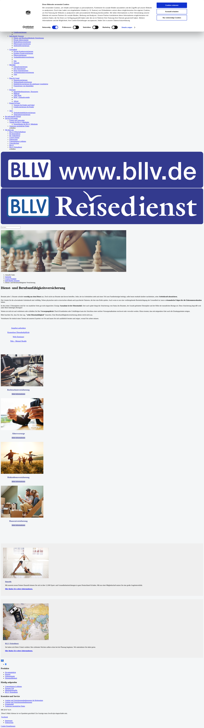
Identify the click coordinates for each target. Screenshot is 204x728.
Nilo (15, 61)
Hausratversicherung (20, 80)
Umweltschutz (14, 143)
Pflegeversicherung (20, 55)
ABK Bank (17, 95)
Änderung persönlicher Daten (19, 126)
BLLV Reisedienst (15, 147)
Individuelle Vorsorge (16, 36)
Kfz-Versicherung (20, 69)
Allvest (16, 101)
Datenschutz (13, 139)
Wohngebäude (10, 676)
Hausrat (7, 674)
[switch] (76, 27)
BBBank (17, 93)
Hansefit (16, 63)
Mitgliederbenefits (11, 690)
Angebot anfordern (18, 328)
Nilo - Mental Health (18, 341)
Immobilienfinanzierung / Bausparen (26, 92)
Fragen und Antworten (17, 120)
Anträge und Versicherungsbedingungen (18, 702)
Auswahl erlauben (171, 11)
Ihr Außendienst (14, 136)
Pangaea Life (9, 688)
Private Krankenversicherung (23, 51)
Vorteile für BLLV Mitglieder (19, 122)
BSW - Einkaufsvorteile (22, 97)
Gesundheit (13, 49)
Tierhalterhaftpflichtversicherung (24, 113)
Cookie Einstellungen (8, 726)
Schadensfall (9, 704)
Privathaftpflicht (10, 672)
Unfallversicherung (20, 32)
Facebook (4, 717)
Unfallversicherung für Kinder (24, 107)
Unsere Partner (14, 137)
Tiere (11, 111)
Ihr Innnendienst (14, 134)
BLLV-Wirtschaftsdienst (17, 132)
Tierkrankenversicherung (22, 114)
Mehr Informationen (18, 394)
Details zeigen (127, 27)
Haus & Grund (14, 78)
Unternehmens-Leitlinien (17, 141)
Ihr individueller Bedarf (13, 116)
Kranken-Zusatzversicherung (23, 53)
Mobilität (12, 65)
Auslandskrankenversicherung (24, 57)
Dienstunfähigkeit (11, 678)
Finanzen (12, 90)
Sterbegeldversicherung (21, 46)
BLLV (11, 145)
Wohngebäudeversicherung (23, 82)
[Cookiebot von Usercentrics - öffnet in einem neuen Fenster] (28, 27)
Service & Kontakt (11, 118)
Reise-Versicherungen (21, 70)
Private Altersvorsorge (21, 40)
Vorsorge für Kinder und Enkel (24, 105)
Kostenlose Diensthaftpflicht (18, 332)
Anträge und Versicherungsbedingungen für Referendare (24, 700)
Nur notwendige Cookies (172, 18)
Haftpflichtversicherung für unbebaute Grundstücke (31, 84)
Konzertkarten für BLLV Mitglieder (26, 124)
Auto (15, 74)
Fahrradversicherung (20, 67)
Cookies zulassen (171, 5)
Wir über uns (9, 130)
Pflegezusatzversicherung (22, 44)
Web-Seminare (18, 337)
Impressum (8, 721)
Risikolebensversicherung (22, 42)
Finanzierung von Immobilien (23, 86)
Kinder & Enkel (14, 103)
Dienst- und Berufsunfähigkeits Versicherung (29, 38)
